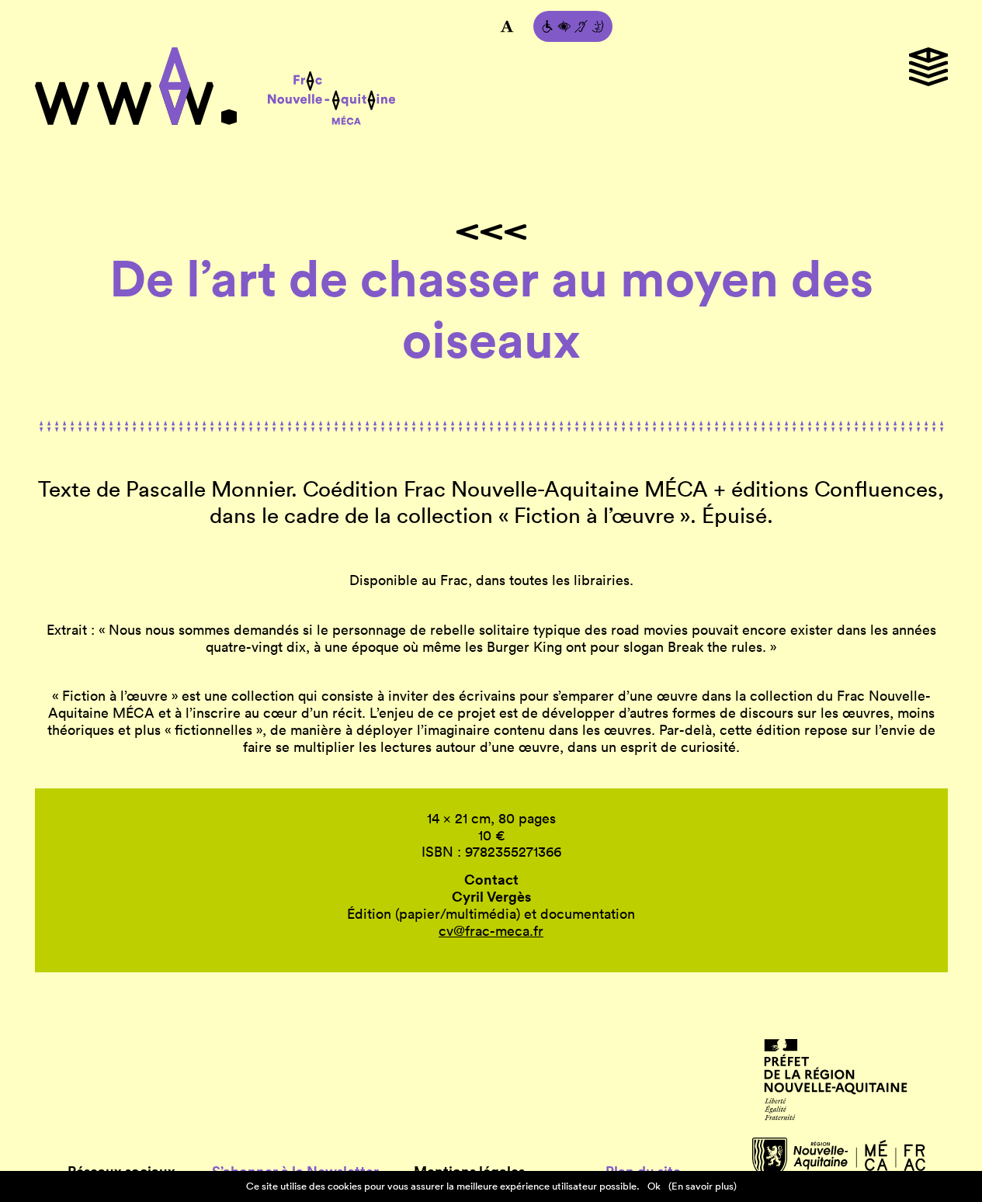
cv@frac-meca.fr (491, 931)
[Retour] (491, 232)
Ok (654, 1186)
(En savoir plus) (702, 1186)
